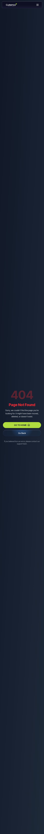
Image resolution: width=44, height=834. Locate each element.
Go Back (22, 433)
